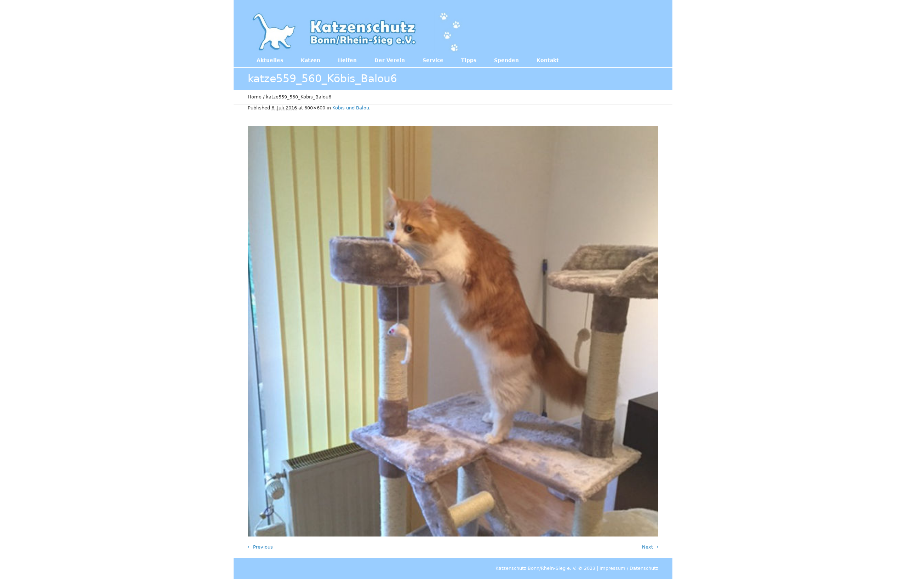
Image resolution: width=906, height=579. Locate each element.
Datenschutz (644, 568)
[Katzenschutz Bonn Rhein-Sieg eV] (357, 32)
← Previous (260, 547)
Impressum (612, 568)
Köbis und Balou (350, 107)
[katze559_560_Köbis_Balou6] (453, 331)
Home (255, 97)
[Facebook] (612, 31)
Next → (650, 547)
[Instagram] (626, 31)
